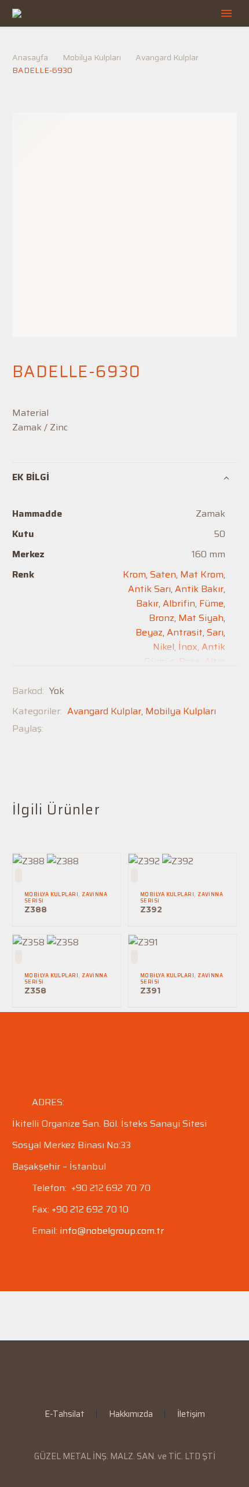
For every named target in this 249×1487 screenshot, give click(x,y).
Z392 (151, 909)
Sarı (215, 632)
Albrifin (179, 603)
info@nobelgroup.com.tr (112, 1230)
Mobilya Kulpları (92, 57)
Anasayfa (30, 57)
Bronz (161, 618)
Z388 (35, 909)
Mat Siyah (201, 618)
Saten (163, 574)
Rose (189, 661)
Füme (211, 603)
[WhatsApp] (147, 1372)
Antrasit (185, 632)
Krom (134, 574)
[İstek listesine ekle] (18, 875)
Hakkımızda (131, 1414)
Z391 (150, 990)
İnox (187, 647)
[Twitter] (69, 728)
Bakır (147, 603)
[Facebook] (52, 728)
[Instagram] (132, 1372)
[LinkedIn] (117, 1372)
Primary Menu (226, 13)
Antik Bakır (199, 589)
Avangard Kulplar (167, 57)
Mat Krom (202, 574)
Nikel (163, 647)
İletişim (191, 1414)
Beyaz (149, 632)
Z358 (35, 990)
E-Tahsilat (65, 1414)
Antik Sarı (149, 589)
